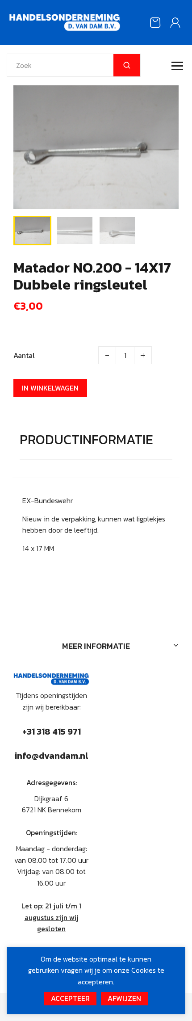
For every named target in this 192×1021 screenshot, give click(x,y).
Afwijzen (124, 998)
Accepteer (70, 998)
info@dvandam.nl (51, 755)
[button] (27, 230)
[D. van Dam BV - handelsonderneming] (65, 21)
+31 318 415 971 (51, 731)
